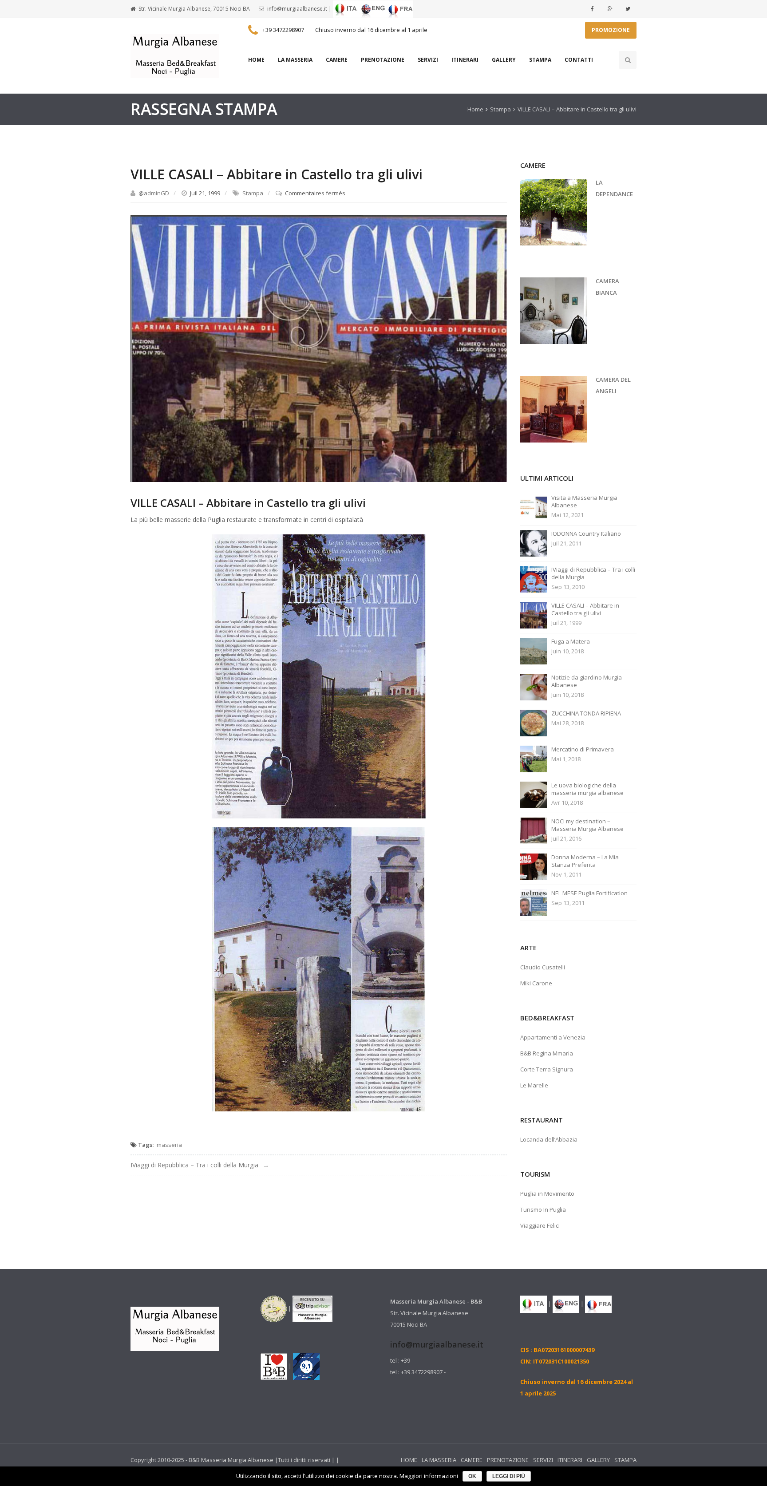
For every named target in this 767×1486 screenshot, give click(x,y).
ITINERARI (464, 59)
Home (475, 109)
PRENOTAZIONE (382, 59)
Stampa (500, 109)
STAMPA (540, 59)
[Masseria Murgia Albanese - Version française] (399, 8)
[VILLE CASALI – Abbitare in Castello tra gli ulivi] (318, 348)
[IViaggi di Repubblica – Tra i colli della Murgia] (533, 578)
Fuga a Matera (570, 641)
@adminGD (153, 193)
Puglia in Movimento (547, 1193)
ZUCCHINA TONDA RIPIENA (586, 713)
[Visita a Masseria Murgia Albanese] (533, 506)
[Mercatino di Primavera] (533, 758)
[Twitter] (628, 9)
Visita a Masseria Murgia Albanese (584, 501)
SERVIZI (428, 59)
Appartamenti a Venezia (552, 1037)
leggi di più (508, 1476)
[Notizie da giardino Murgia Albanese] (533, 686)
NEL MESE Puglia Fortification (589, 893)
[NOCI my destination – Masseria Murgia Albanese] (533, 830)
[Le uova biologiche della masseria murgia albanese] (533, 794)
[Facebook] (592, 9)
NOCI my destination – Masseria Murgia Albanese (587, 825)
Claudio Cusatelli (542, 967)
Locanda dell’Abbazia (548, 1139)
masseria (169, 1145)
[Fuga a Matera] (533, 650)
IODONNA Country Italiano (586, 533)
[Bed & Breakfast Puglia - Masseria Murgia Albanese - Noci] (174, 56)
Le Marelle (534, 1085)
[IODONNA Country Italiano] (533, 542)
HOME (256, 59)
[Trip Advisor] (312, 1308)
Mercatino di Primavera (582, 749)
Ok (472, 1476)
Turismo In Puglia (543, 1209)
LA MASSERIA (295, 59)
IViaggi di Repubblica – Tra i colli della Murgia (194, 1165)
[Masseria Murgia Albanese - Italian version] (346, 8)
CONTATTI (579, 59)
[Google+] (610, 9)
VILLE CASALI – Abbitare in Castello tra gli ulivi (585, 609)
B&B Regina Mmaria (546, 1053)
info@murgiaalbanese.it (297, 8)
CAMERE (337, 59)
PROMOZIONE (611, 30)
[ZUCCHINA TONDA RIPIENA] (533, 722)
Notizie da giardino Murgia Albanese (586, 681)
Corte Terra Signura (546, 1069)
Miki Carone (536, 983)
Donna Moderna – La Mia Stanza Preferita (585, 861)
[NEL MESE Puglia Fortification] (533, 902)
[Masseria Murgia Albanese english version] (373, 8)
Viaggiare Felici (540, 1225)
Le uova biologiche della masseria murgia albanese (587, 789)
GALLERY (504, 59)
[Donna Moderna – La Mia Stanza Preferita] (533, 866)
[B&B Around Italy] (274, 1308)
